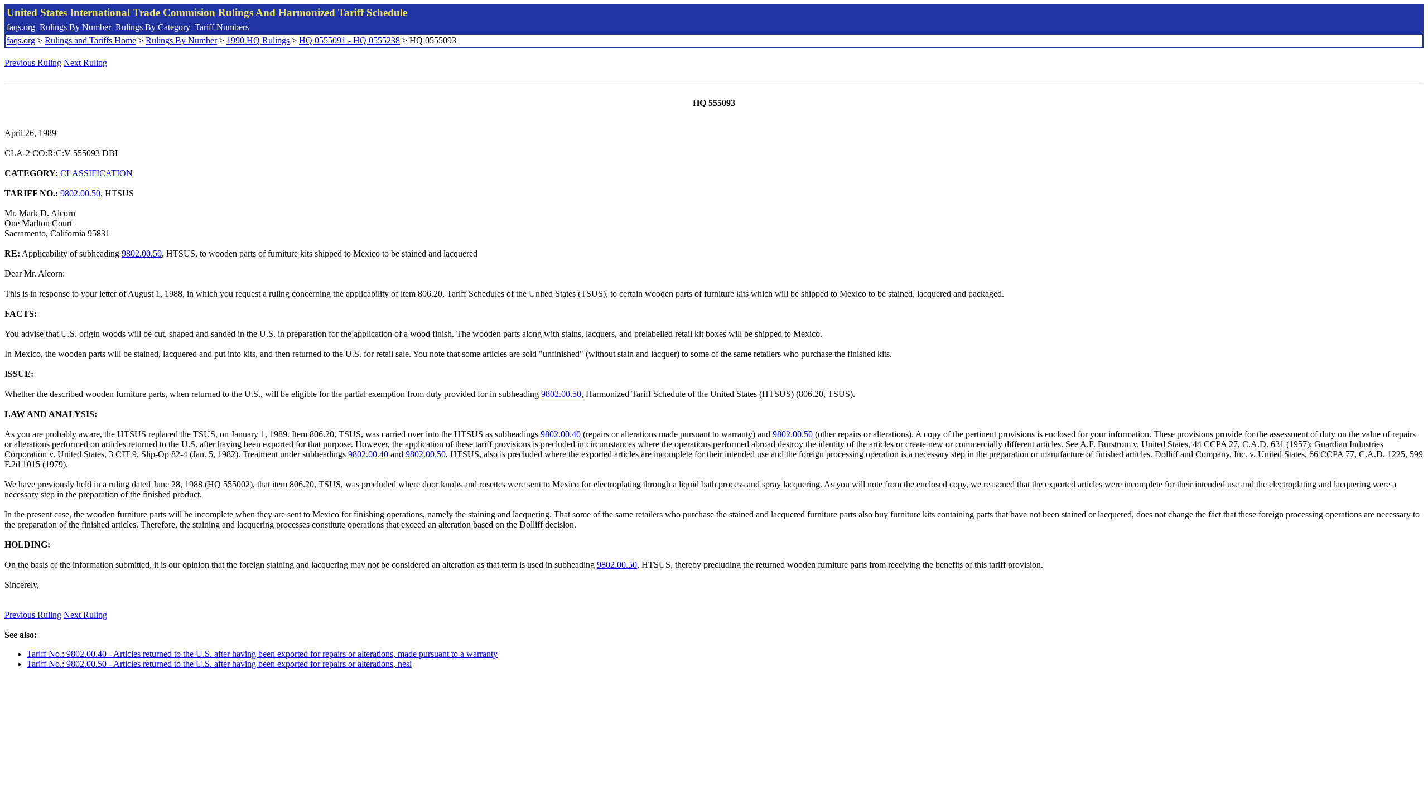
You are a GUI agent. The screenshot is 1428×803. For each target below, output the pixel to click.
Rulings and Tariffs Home (90, 40)
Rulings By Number (75, 27)
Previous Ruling (32, 62)
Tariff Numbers (222, 27)
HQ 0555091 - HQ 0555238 (349, 40)
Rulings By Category (152, 27)
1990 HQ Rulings (258, 40)
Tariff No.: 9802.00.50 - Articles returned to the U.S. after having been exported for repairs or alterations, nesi (219, 664)
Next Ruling (85, 62)
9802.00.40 (561, 434)
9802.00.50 (80, 193)
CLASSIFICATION (96, 173)
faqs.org (21, 27)
